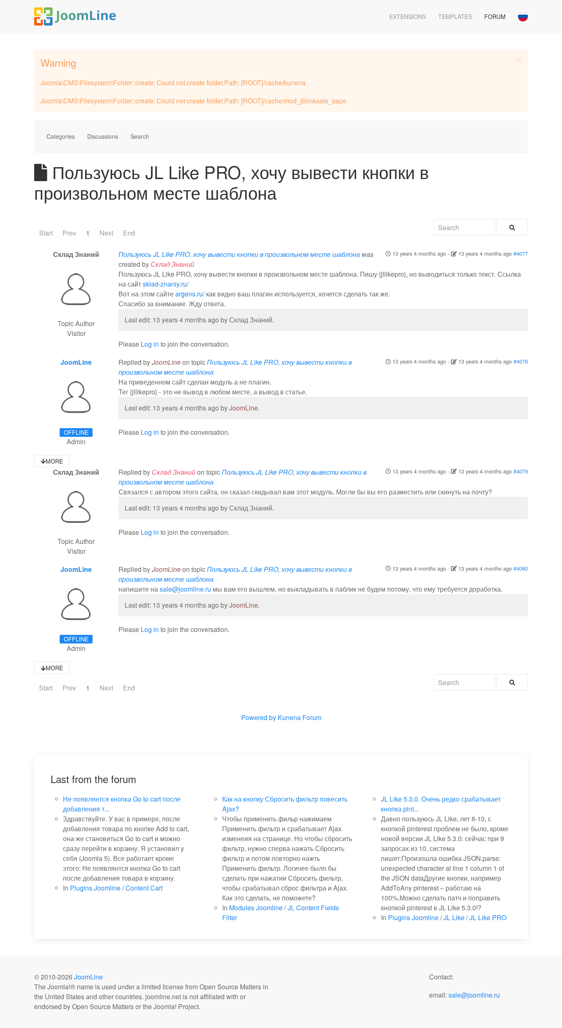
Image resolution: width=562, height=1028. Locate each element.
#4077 (520, 253)
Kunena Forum (299, 717)
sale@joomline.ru (185, 589)
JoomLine (76, 362)
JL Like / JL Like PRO (475, 917)
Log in (150, 344)
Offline (76, 432)
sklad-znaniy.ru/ (165, 284)
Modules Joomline (256, 907)
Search (139, 136)
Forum (495, 16)
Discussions (102, 136)
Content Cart (144, 888)
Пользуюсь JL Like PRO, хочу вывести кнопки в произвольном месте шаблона (239, 254)
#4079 (520, 471)
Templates (455, 16)
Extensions (407, 16)
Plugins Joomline (95, 888)
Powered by (258, 717)
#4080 (520, 568)
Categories (60, 136)
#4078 (520, 361)
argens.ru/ (189, 293)
